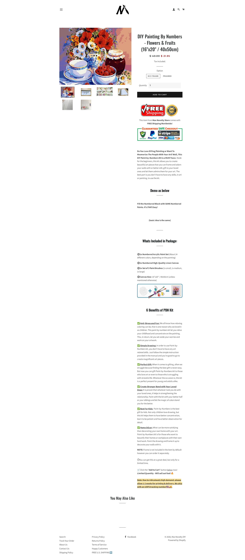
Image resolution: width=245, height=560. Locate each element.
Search (62, 536)
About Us (63, 544)
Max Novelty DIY (179, 536)
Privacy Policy (98, 536)
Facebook (131, 536)
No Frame (153, 76)
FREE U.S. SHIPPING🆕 (102, 552)
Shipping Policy (66, 552)
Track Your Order (66, 540)
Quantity (143, 85)
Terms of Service (99, 544)
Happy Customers (100, 548)
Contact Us (64, 548)
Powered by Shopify (177, 540)
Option (160, 70)
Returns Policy (98, 540)
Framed (167, 76)
